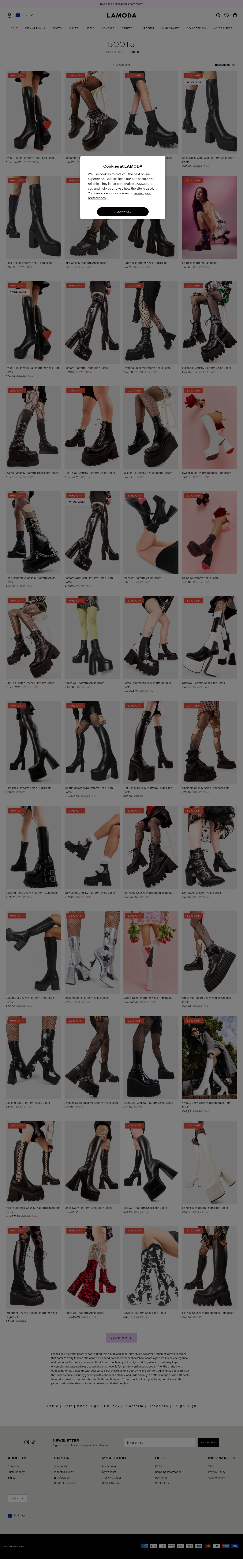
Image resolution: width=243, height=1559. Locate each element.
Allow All (122, 211)
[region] (122, 187)
